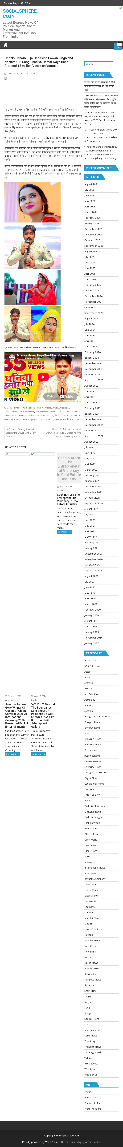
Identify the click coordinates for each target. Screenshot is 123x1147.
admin (32, 73)
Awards (88, 710)
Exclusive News (93, 811)
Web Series (90, 1074)
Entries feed (91, 1097)
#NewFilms (76, 415)
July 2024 (89, 324)
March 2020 (91, 604)
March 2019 (91, 626)
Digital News (91, 778)
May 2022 (89, 458)
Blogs (87, 733)
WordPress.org (92, 1108)
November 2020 (93, 559)
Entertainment (92, 794)
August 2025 (91, 251)
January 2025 (91, 290)
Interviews (90, 873)
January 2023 (91, 413)
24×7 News (90, 660)
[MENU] (119, 44)
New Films (90, 951)
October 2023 (92, 374)
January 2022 (91, 480)
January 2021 (91, 548)
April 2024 (90, 340)
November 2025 (93, 234)
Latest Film (90, 884)
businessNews (92, 755)
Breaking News (92, 738)
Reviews (89, 985)
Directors (57, 419)
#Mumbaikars (47, 415)
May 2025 (89, 268)
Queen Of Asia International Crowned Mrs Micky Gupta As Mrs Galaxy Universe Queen (63, 433)
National (88, 934)
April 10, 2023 (65, 486)
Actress (48, 419)
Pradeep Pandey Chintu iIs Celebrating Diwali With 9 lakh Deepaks (21, 433)
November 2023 (93, 368)
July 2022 (89, 447)
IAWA (87, 856)
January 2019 (91, 632)
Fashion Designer (93, 817)
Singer (87, 996)
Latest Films (91, 890)
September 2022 (93, 436)
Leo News (90, 906)
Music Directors (93, 929)
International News (94, 867)
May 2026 (89, 200)
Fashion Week (92, 822)
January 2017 (91, 643)
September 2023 (93, 380)
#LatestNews (34, 415)
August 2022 (91, 441)
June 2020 (89, 587)
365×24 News (92, 666)
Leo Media (90, 901)
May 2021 (89, 525)
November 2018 (93, 637)
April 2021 (90, 531)
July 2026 (89, 189)
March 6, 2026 (39, 696)
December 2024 (93, 296)
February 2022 (92, 475)
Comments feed (93, 1103)
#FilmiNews (56, 411)
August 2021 (91, 508)
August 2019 (91, 620)
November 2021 (93, 492)
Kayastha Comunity (95, 878)
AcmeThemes (93, 1141)
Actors (88, 677)
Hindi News (90, 850)
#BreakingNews (11, 411)
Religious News (92, 979)
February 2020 (92, 609)
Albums (88, 688)
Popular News (92, 968)
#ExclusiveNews (43, 411)
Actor (87, 671)
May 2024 (89, 335)
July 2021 (89, 514)
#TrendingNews (30, 419)
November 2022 (93, 424)
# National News (33, 407)
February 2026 (92, 217)
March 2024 (91, 346)
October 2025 (92, 240)
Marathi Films (91, 918)
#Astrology (47, 407)
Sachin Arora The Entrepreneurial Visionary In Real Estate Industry (69, 468)
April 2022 (90, 464)
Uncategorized (13, 407)
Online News (91, 962)
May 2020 (89, 592)
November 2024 (93, 301)
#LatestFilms (21, 415)
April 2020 (90, 598)
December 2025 (93, 228)
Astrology (89, 699)
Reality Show (91, 974)
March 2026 (91, 212)
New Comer (91, 946)
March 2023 (91, 402)
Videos (88, 1058)
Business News (92, 744)
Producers (68, 419)
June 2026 (89, 195)
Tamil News (90, 1035)
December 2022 (93, 419)
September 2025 (93, 245)
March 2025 (91, 279)
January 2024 (91, 357)
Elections (89, 789)
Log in (87, 1091)
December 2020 (93, 553)
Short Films (90, 990)
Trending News (92, 1046)
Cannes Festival (93, 761)
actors (41, 419)
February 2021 (92, 542)
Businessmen (91, 750)
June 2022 (89, 452)
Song (87, 1007)
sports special (92, 1030)
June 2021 (89, 520)
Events (88, 800)
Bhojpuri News (92, 727)
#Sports (17, 419)
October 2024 (92, 307)
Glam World (90, 839)
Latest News (91, 895)
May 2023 (89, 391)
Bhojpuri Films (92, 722)
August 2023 (91, 385)
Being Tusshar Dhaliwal (97, 716)
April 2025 (90, 273)
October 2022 (92, 430)
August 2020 (91, 576)
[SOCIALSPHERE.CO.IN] (5, 44)
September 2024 (93, 312)
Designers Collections (96, 772)
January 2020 (91, 615)
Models (88, 923)
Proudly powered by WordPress (40, 1141)
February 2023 (92, 408)
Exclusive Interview (95, 806)
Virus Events (91, 1063)
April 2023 (90, 396)
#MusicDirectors (62, 415)
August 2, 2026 (14, 696)
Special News (91, 1018)
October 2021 (92, 497)
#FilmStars (9, 415)
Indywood (89, 862)
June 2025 (89, 262)
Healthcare (90, 845)
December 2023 (93, 363)
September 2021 (93, 503)
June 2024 (89, 329)
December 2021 (93, 486)
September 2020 (93, 570)
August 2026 (91, 184)
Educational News (94, 783)
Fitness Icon (91, 834)
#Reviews (8, 419)
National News (92, 940)
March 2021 (91, 536)
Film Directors (92, 828)
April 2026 (90, 206)
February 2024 (92, 352)
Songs (87, 1013)
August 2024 (91, 318)
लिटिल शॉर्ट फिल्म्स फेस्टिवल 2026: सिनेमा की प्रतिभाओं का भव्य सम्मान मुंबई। (99, 85)
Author (88, 705)
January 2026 (91, 223)
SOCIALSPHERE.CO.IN (20, 13)
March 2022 (91, 469)
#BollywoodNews (61, 407)
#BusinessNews (27, 411)
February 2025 (92, 284)
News (87, 957)
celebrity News (92, 766)
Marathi (88, 912)
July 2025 (89, 256)
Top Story (89, 1041)
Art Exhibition (91, 694)
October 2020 (92, 564)
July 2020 (89, 581)
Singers (77, 419)
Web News (90, 1069)
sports (88, 1024)
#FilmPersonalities (71, 411)
